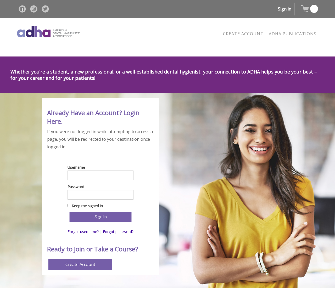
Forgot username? (83, 231)
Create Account (80, 264)
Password (76, 186)
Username (76, 167)
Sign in (284, 9)
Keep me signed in (87, 205)
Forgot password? (118, 231)
